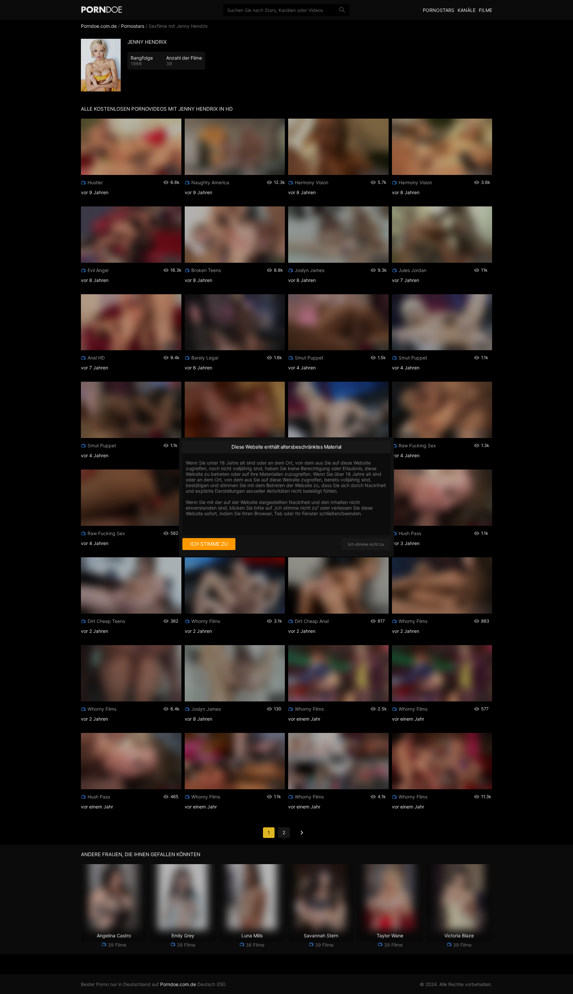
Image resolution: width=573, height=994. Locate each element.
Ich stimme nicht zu (366, 544)
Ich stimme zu (209, 544)
